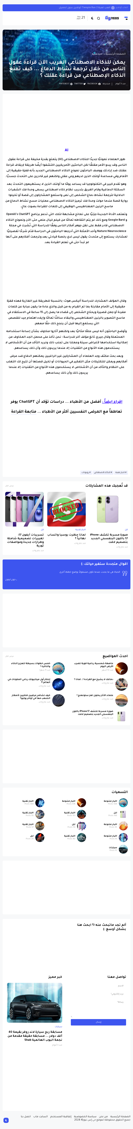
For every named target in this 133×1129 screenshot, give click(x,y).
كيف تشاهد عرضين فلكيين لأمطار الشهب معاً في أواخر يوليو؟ (31, 697)
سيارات (113, 848)
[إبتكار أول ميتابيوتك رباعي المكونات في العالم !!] (58, 684)
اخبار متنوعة (110, 801)
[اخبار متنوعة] (123, 802)
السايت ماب (40, 1116)
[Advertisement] (66, 120)
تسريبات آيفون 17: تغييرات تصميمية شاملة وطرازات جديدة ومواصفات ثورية (25, 541)
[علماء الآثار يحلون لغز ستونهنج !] (121, 700)
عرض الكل (9, 486)
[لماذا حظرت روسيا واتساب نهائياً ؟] (66, 509)
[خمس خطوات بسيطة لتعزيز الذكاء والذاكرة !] (58, 668)
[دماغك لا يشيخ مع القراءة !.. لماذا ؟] (121, 684)
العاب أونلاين (122, 8)
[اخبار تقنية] (39, 802)
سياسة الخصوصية (85, 1116)
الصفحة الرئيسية (115, 54)
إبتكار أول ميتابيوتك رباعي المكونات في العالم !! (29, 681)
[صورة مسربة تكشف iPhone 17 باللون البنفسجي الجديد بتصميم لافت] (108, 509)
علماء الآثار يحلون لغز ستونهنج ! (95, 695)
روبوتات (85, 472)
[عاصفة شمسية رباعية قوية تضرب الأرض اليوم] (121, 668)
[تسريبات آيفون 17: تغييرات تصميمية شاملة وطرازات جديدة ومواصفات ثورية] (24, 509)
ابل (126, 530)
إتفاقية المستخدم (60, 1116)
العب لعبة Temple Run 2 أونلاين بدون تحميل (84, 7)
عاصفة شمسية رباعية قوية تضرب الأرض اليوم (93, 665)
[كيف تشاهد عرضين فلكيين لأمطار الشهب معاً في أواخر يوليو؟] (58, 700)
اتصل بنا (26, 1116)
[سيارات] (123, 849)
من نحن (103, 1116)
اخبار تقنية (97, 54)
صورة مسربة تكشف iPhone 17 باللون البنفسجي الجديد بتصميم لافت (109, 539)
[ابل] (123, 814)
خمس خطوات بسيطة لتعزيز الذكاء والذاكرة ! (30, 665)
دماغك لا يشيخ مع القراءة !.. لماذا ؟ (93, 679)
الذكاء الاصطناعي (102, 472)
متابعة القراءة (23, 412)
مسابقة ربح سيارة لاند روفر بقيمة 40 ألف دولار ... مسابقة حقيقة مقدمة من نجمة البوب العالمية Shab (35, 1036)
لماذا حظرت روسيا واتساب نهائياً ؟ (66, 537)
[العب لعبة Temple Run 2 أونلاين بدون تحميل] (113, 8)
